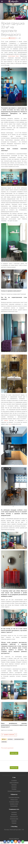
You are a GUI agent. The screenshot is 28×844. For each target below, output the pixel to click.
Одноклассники (14, 818)
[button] (26, 1)
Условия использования (14, 791)
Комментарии (14, 753)
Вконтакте (14, 814)
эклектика (4, 741)
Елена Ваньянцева (4, 38)
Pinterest (14, 823)
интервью (10, 739)
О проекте (14, 780)
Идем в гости (14, 799)
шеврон (6, 420)
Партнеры (14, 784)
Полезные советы (14, 801)
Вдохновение (12, 38)
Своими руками (14, 804)
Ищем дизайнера (14, 782)
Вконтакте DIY (14, 816)
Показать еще (14, 767)
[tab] (14, 1)
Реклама (14, 789)
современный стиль (19, 739)
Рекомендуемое (7, 748)
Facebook (14, 812)
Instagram (14, 821)
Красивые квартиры (14, 797)
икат (10, 424)
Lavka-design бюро (13, 56)
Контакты (14, 787)
